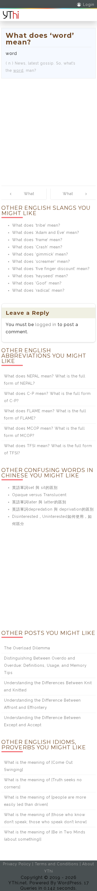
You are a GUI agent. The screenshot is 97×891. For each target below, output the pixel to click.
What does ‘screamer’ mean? (41, 261)
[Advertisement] (48, 129)
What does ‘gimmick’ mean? (40, 254)
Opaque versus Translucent (39, 495)
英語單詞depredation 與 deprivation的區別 (53, 509)
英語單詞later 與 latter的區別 (39, 502)
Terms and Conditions (56, 864)
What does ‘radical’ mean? (38, 290)
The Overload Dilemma (27, 648)
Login (88, 4)
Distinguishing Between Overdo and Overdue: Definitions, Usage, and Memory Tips (45, 665)
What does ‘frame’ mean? (37, 240)
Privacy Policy (17, 864)
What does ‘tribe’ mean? (36, 225)
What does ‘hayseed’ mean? (40, 276)
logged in (45, 324)
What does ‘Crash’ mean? (37, 247)
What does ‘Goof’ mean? (37, 283)
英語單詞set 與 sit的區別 (35, 487)
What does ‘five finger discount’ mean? (51, 269)
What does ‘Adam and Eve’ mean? (45, 232)
